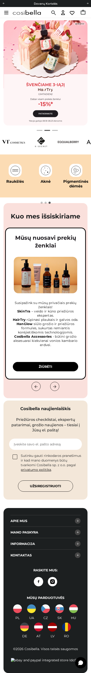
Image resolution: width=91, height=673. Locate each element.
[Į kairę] (3, 3)
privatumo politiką (36, 470)
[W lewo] (36, 386)
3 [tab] (53, 131)
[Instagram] (52, 581)
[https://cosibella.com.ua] (31, 608)
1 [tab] (38, 131)
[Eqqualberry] (68, 142)
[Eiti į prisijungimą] (63, 13)
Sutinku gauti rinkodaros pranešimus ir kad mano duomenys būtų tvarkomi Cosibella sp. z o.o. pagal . (51, 463)
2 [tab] (45, 131)
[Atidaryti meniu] (5, 12)
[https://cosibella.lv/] (52, 627)
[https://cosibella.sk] (59, 608)
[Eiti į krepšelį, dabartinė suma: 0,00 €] (83, 13)
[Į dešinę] (87, 3)
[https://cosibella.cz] (45, 608)
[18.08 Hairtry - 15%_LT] (46, 72)
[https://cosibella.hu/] (73, 608)
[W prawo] (54, 386)
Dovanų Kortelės (45, 3)
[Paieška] (53, 13)
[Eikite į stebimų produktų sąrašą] (72, 13)
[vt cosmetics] (13, 142)
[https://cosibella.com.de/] (38, 627)
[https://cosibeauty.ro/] (66, 627)
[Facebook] (38, 581)
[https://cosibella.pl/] (17, 608)
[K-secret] (41, 142)
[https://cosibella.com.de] (24, 627)
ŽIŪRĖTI (45, 367)
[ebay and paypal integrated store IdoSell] (45, 660)
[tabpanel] (46, 72)
